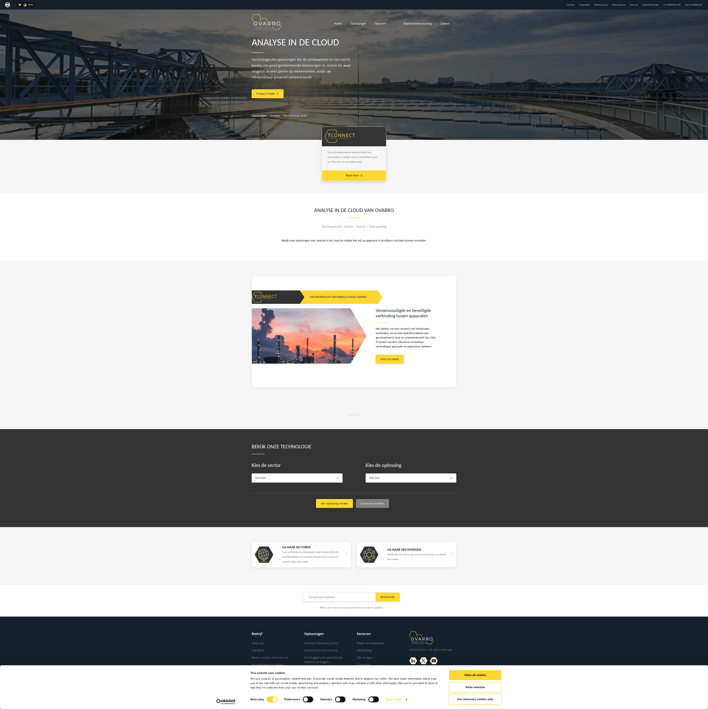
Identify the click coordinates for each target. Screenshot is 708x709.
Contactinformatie (650, 5)
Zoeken (445, 23)
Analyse (275, 115)
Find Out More (390, 359)
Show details (394, 699)
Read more (352, 175)
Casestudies (584, 5)
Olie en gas (364, 657)
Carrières (571, 5)
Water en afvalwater (371, 643)
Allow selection (475, 687)
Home (338, 23)
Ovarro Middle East (693, 5)
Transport (364, 665)
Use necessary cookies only (475, 699)
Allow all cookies (475, 675)
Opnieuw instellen (372, 503)
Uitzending (364, 650)
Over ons (634, 5)
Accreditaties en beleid (267, 665)
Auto (30, 5)
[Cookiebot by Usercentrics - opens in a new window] (226, 702)
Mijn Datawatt (618, 5)
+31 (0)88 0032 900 (672, 5)
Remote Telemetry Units (321, 643)
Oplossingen (358, 23)
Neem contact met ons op (270, 657)
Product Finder (266, 93)
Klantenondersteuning (417, 23)
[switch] (308, 699)
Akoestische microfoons (321, 650)
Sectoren (380, 23)
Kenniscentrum (601, 5)
